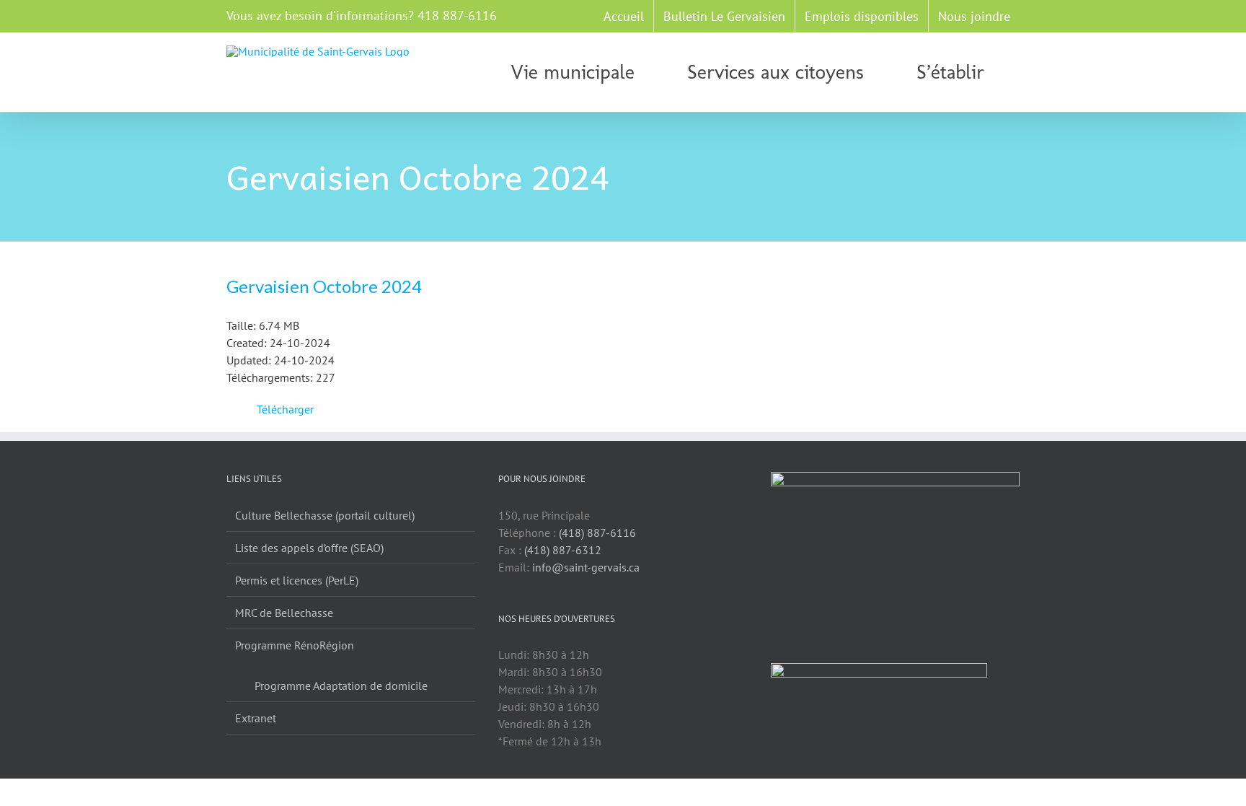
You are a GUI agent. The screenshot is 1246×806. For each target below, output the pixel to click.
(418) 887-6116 (597, 532)
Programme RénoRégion (294, 645)
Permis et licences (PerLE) (296, 580)
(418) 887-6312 (562, 550)
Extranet (255, 718)
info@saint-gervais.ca (586, 567)
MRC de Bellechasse (284, 612)
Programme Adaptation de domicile (341, 685)
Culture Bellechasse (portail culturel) (325, 515)
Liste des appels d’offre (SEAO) (309, 547)
